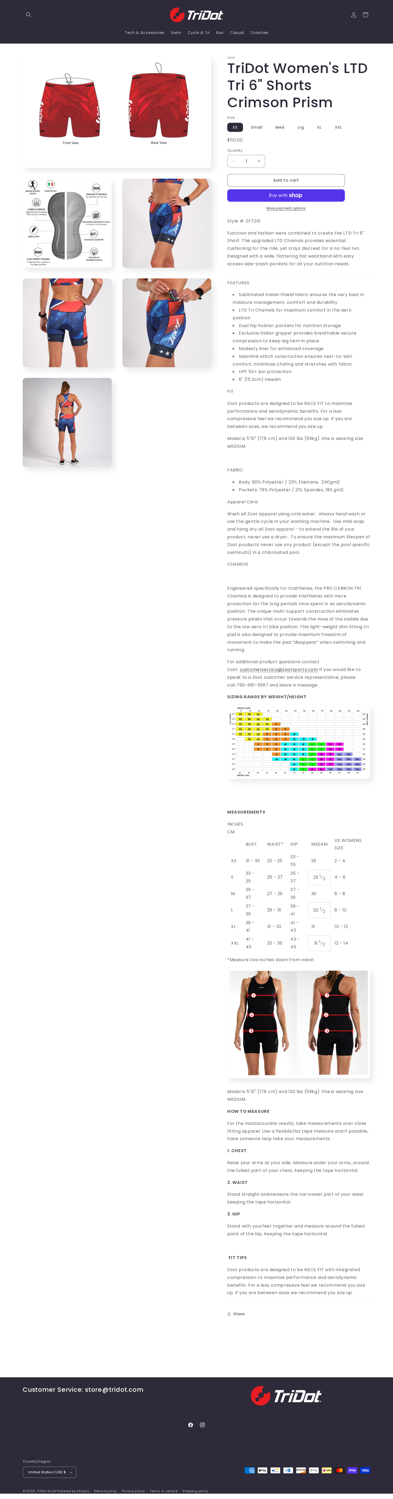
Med (280, 127)
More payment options (286, 208)
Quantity (234, 150)
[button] (28, 15)
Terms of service (164, 1491)
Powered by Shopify (73, 1491)
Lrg (301, 127)
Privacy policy (133, 1491)
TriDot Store (46, 1491)
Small (257, 127)
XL (319, 127)
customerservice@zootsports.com (279, 669)
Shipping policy (195, 1491)
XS (235, 127)
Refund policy (105, 1491)
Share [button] (239, 1314)
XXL (338, 127)
